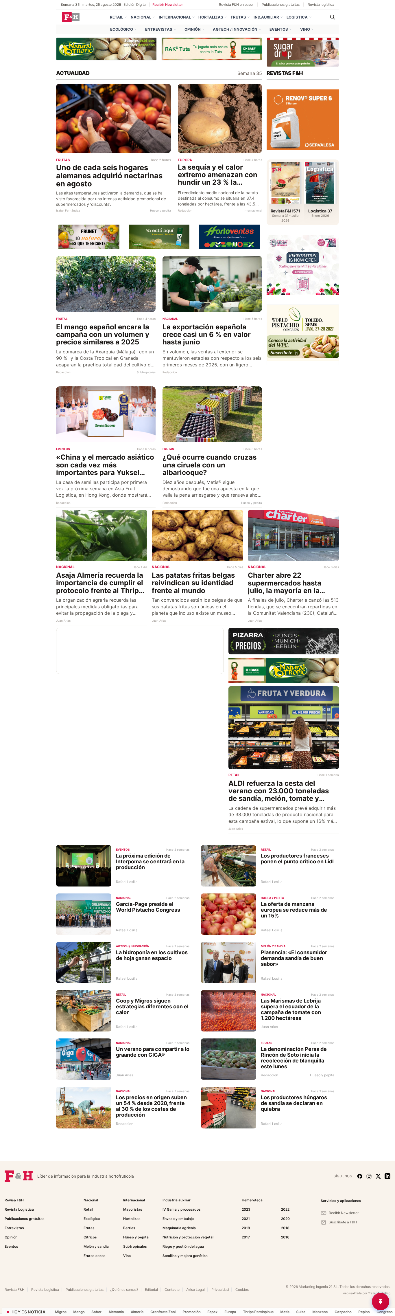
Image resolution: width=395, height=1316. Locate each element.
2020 (285, 1218)
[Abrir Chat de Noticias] (380, 1301)
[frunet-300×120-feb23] (88, 236)
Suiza (278, 1312)
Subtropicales (135, 1246)
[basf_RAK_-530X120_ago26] (212, 48)
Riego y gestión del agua (183, 1246)
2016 (285, 1237)
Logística (297, 17)
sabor (74, 1312)
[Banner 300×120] (303, 52)
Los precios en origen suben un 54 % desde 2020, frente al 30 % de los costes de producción (151, 1105)
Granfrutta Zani (140, 1312)
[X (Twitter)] (378, 1176)
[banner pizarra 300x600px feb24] (283, 641)
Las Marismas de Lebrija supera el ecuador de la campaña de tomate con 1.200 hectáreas (291, 1009)
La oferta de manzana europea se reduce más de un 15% (294, 910)
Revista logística (321, 4)
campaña (384, 1312)
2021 (246, 1218)
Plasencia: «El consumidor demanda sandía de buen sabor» (294, 958)
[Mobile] (303, 264)
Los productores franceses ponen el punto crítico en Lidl (297, 859)
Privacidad (220, 1289)
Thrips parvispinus (235, 1312)
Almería (114, 1312)
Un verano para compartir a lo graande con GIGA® (152, 1052)
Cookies (242, 1289)
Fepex (189, 1312)
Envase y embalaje (178, 1218)
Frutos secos (95, 1255)
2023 (246, 1209)
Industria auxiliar (177, 1200)
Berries (129, 1228)
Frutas (238, 17)
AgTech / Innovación (235, 29)
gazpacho (320, 1312)
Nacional (141, 17)
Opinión (192, 29)
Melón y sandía (96, 1246)
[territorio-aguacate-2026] (303, 334)
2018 (285, 1228)
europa (207, 1312)
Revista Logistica (19, 1209)
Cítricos (90, 1237)
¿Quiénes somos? (124, 1289)
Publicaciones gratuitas (281, 4)
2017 (246, 1237)
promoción (169, 1312)
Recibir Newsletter (167, 4)
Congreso (362, 1312)
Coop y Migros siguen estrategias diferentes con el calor (152, 1006)
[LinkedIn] (387, 1176)
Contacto (172, 1289)
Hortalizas (210, 17)
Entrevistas (158, 29)
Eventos (279, 29)
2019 (246, 1228)
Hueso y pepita (136, 1237)
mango (56, 1312)
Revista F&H (15, 1289)
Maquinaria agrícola (179, 1228)
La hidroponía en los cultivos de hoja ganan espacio (152, 955)
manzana (297, 1312)
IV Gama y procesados (182, 1209)
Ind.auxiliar (266, 17)
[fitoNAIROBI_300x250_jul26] (303, 119)
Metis (261, 1312)
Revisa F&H (14, 1200)
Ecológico (121, 29)
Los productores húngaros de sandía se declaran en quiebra (294, 1103)
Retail (116, 17)
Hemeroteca (252, 1200)
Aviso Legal (195, 1289)
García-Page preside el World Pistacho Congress (148, 907)
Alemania (93, 1312)
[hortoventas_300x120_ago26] (229, 237)
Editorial (151, 1289)
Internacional (175, 17)
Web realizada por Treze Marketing (366, 1293)
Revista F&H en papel (236, 4)
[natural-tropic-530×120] (106, 48)
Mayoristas (132, 1209)
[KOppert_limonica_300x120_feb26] (159, 236)
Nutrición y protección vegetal (188, 1237)
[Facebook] (360, 1176)
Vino (305, 29)
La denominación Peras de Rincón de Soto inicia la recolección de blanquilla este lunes (294, 1057)
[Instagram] (369, 1176)
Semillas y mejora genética (185, 1255)
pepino (341, 1312)
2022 (285, 1209)
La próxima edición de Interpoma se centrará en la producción (150, 861)
